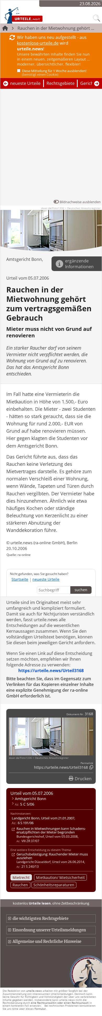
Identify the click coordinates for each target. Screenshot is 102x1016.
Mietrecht (21, 877)
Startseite (20, 579)
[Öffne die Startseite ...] (34, 15)
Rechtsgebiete (61, 83)
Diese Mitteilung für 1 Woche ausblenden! (54, 72)
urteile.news (34, 990)
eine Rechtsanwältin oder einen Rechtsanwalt (60, 1003)
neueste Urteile (25, 83)
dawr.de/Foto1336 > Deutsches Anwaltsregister (71, 208)
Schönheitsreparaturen (53, 884)
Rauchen (20, 884)
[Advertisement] (51, 145)
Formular (40, 1009)
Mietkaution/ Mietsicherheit (60, 877)
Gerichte (88, 83)
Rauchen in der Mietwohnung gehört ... (56, 28)
